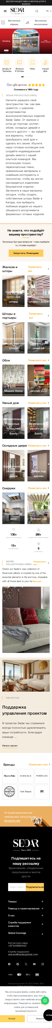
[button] (48, 269)
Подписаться (35, 887)
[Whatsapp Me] (45, 1002)
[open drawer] (5, 11)
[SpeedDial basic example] (45, 1001)
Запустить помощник (26, 253)
